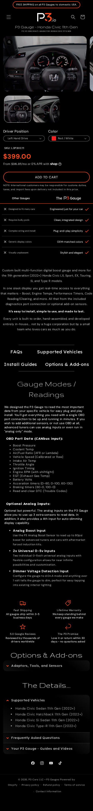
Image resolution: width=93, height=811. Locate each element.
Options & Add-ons (67, 364)
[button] (8, 17)
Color (53, 131)
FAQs (16, 351)
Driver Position (15, 131)
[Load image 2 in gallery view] (46, 109)
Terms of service (74, 784)
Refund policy (51, 784)
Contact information (48, 791)
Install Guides (20, 364)
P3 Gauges (52, 779)
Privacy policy (30, 784)
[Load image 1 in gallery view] (17, 109)
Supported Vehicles (60, 351)
